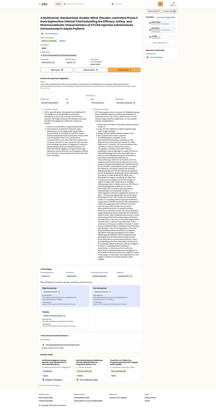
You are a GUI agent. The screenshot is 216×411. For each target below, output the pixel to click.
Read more (90, 95)
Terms (147, 401)
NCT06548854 (96, 62)
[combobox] (87, 4)
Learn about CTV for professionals (88, 401)
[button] (44, 48)
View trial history (159, 43)
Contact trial (122, 70)
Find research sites (81, 397)
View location (89, 70)
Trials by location (46, 401)
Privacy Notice (150, 397)
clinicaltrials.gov (55, 385)
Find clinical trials (46, 397)
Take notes (55, 70)
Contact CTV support (118, 397)
